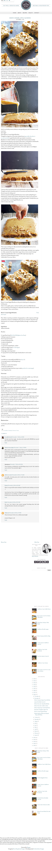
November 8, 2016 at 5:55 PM (15, 512)
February (36, 733)
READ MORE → (35, 556)
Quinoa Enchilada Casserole (39, 702)
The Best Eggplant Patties (42, 777)
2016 (34, 694)
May (35, 727)
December (37, 696)
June (35, 725)
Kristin (6, 485)
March (36, 731)
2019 (34, 688)
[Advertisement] (41, 580)
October (36, 717)
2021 (34, 684)
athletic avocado (8, 475)
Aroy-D (23, 359)
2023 (34, 680)
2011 (34, 745)
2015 (34, 737)
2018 (34, 690)
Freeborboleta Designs (38, 849)
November (37, 698)
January (36, 735)
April (36, 729)
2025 (34, 678)
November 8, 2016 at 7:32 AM (18, 475)
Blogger (29, 847)
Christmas (10, 430)
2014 (34, 739)
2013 (34, 741)
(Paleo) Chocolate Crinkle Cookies (41, 705)
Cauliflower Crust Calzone (42, 663)
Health (30, 12)
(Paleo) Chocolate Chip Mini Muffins (41, 704)
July (35, 723)
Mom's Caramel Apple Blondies (40, 711)
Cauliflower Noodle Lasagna (42, 629)
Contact (36, 12)
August (36, 721)
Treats (17, 430)
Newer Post (3, 542)
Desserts (14, 430)
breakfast (6, 430)
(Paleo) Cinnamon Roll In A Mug (43, 636)
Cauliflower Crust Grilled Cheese (44, 609)
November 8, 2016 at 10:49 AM (14, 502)
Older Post (36, 542)
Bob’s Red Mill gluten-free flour (18, 335)
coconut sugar (16, 347)
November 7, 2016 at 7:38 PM (20, 447)
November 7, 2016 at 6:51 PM (18, 437)
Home (14, 12)
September (37, 719)
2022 (34, 682)
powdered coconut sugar (27, 368)
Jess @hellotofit (8, 437)
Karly (6, 502)
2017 (34, 692)
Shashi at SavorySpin (9, 447)
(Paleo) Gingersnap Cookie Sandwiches (42, 707)
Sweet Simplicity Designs (19, 849)
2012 (34, 743)
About (19, 12)
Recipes (25, 12)
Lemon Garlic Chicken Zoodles (43, 804)
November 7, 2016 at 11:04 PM (16, 464)
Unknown (7, 512)
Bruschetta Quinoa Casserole (43, 656)
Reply (6, 442)
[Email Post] (2, 429)
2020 (34, 686)
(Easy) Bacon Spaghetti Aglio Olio (41, 709)
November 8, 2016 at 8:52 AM (14, 485)
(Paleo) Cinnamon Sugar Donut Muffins (42, 700)
